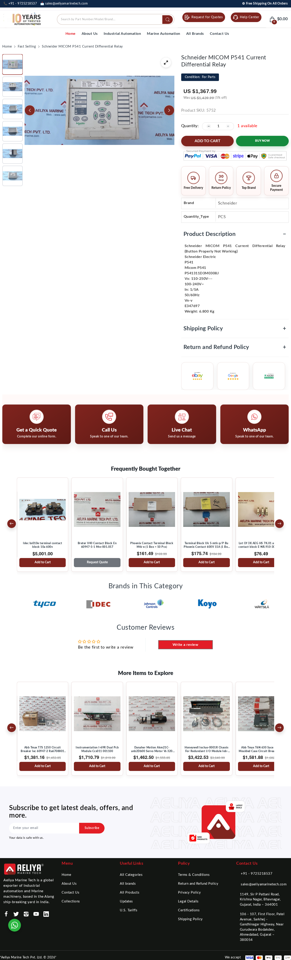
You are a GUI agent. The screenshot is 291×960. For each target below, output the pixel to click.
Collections (71, 901)
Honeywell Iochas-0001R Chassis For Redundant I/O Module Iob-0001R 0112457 (206, 749)
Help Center (249, 17)
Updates (126, 901)
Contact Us (70, 892)
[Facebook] (6, 914)
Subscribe (92, 828)
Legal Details (188, 901)
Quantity (189, 126)
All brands (128, 883)
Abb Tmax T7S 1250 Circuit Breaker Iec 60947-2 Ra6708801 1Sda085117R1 (42, 749)
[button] (12, 64)
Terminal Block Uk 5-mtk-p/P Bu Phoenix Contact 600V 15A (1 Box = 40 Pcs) (206, 545)
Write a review (185, 645)
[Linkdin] (46, 914)
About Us (69, 883)
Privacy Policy (189, 892)
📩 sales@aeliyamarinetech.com (64, 3)
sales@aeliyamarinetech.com (263, 884)
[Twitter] (16, 914)
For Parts (200, 77)
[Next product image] (169, 110)
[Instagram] (26, 914)
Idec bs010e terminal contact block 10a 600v (42, 545)
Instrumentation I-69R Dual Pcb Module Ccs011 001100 (97, 749)
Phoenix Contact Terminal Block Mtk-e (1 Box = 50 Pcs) (151, 545)
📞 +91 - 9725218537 (20, 3)
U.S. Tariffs (128, 910)
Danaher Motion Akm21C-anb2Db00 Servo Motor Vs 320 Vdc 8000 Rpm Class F (152, 749)
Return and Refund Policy (234, 347)
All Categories (131, 875)
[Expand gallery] (166, 63)
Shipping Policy (234, 328)
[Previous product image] (30, 110)
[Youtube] (36, 914)
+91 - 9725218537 (256, 873)
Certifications (189, 910)
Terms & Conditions (194, 875)
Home (66, 875)
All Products (129, 892)
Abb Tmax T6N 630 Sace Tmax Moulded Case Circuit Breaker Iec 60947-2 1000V (261, 749)
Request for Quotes (207, 17)
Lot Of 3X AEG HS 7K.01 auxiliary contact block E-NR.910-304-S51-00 (261, 545)
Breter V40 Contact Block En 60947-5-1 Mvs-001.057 (97, 545)
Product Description (234, 234)
